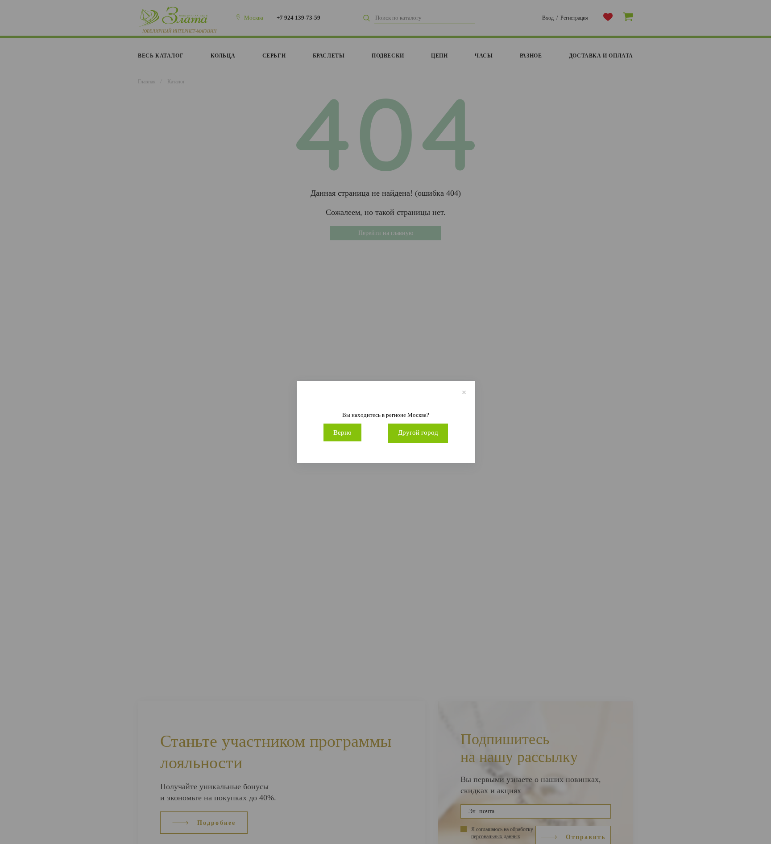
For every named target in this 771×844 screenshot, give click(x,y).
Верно (342, 432)
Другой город (418, 432)
